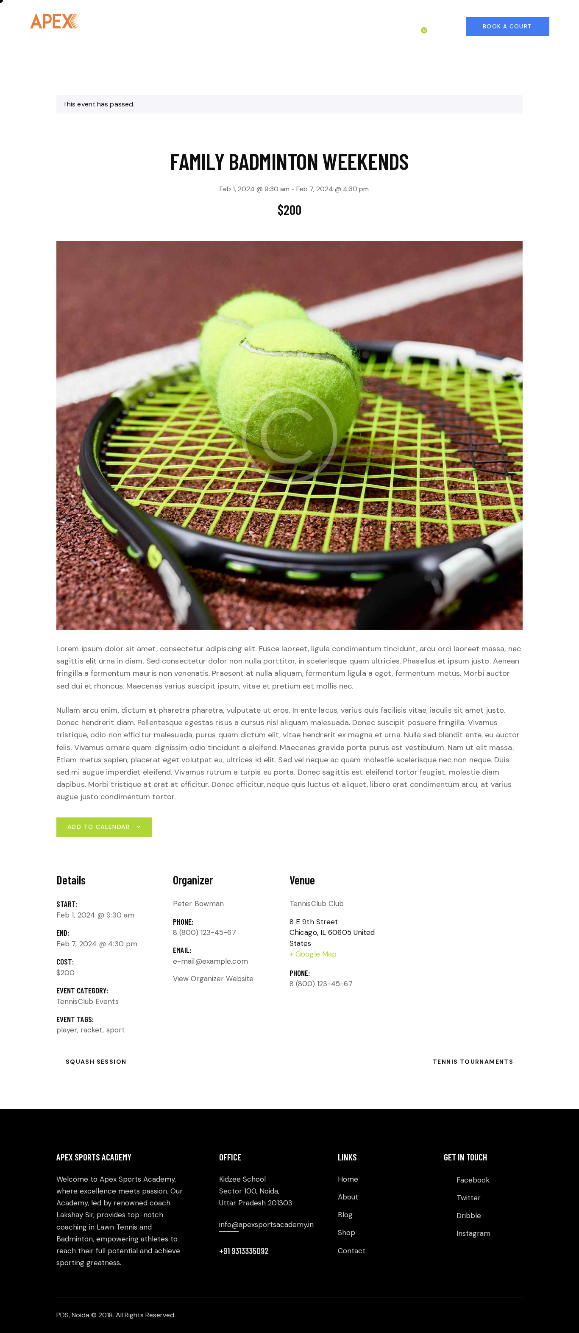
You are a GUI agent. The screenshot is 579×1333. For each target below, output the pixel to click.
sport (115, 1030)
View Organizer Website (213, 978)
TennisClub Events (87, 1001)
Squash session (95, 1061)
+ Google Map (313, 954)
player (66, 1030)
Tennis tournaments (474, 1061)
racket (92, 1030)
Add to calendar (98, 827)
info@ (229, 1224)
